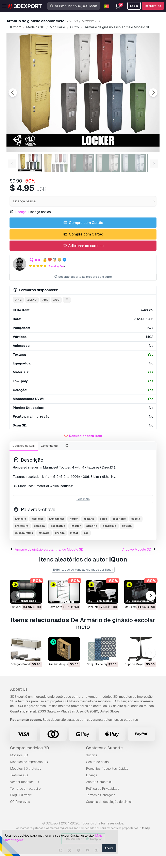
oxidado (44, 533)
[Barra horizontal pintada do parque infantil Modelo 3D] (64, 592)
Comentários (49, 446)
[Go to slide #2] (56, 163)
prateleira (22, 526)
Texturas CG (19, 775)
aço (85, 533)
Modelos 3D (19, 755)
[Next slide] (153, 92)
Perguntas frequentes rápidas (107, 768)
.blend (31, 299)
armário (20, 518)
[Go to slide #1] (30, 163)
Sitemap (145, 828)
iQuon (35, 259)
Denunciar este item (85, 436)
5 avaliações (56, 266)
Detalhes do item (24, 446)
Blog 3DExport (21, 795)
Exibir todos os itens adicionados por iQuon (83, 569)
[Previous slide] (13, 92)
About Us (19, 689)
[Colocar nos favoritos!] (36, 598)
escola (135, 518)
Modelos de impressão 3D (29, 762)
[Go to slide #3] (82, 163)
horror (74, 518)
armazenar (56, 518)
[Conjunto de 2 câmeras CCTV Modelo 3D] (102, 592)
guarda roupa (24, 533)
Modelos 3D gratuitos (25, 768)
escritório (119, 518)
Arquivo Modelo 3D (136, 549)
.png (18, 299)
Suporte (91, 755)
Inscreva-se (153, 6)
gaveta (127, 526)
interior (76, 526)
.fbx (45, 299)
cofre (103, 518)
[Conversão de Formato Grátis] (67, 300)
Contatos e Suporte (104, 747)
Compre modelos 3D (29, 747)
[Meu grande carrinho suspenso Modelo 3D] (140, 592)
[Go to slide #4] (108, 163)
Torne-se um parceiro (25, 788)
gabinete (37, 518)
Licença (91, 775)
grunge (60, 533)
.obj (56, 299)
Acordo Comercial (99, 782)
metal (74, 533)
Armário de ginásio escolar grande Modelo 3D (49, 549)
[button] (150, 595)
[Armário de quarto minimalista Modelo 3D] (64, 649)
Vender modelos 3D (24, 782)
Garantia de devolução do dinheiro (110, 802)
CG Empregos (20, 802)
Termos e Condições (100, 795)
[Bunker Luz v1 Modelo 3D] (26, 592)
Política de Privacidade (102, 788)
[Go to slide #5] (133, 163)
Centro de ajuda (97, 762)
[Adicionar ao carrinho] (27, 598)
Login (134, 6)
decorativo (57, 526)
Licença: (21, 212)
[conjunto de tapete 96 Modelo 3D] (102, 649)
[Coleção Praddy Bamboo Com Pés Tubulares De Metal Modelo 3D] (26, 649)
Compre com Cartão (85, 222)
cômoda (39, 526)
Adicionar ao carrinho (85, 245)
